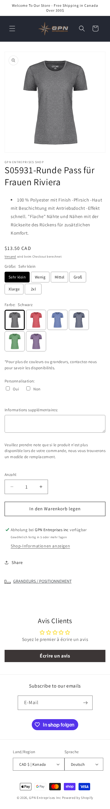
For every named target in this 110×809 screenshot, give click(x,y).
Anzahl (10, 474)
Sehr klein (17, 277)
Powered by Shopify (78, 798)
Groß (78, 277)
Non (36, 389)
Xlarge (14, 289)
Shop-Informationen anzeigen (40, 546)
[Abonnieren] (85, 703)
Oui (16, 389)
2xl (33, 289)
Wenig (40, 277)
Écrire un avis (55, 656)
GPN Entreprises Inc (45, 798)
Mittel (59, 277)
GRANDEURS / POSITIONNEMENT (42, 581)
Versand (10, 257)
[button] (12, 28)
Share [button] (17, 562)
